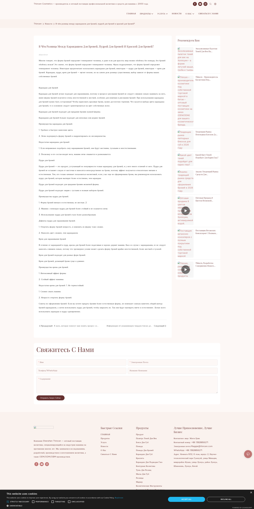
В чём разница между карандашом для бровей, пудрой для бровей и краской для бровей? (95, 24)
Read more (119, 498)
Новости (48, 24)
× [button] (251, 493)
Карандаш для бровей (48, 88)
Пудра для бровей (47, 160)
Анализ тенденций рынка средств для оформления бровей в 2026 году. (207, 173)
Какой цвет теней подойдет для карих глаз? (207, 156)
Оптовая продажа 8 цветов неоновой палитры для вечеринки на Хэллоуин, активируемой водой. (207, 199)
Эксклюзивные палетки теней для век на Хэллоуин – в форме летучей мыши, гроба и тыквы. (206, 50)
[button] (7, 501)
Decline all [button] (226, 499)
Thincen (38, 24)
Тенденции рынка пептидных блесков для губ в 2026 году (206, 133)
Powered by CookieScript (242, 508)
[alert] (127, 499)
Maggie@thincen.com (201, 446)
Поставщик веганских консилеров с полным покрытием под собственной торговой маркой (206, 232)
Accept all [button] (186, 499)
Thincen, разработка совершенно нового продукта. (205, 264)
